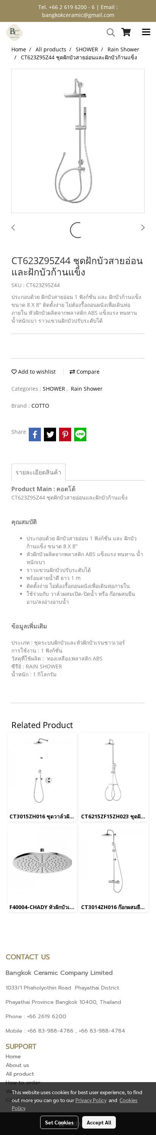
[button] (108, 32)
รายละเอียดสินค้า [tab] (38, 472)
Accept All (99, 1122)
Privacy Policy (90, 1099)
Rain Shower (87, 388)
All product (20, 1074)
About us (17, 1065)
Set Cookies (59, 1122)
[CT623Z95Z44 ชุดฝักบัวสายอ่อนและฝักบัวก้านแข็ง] (78, 141)
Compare (87, 371)
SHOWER (55, 388)
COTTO (40, 405)
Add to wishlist (36, 371)
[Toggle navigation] (146, 32)
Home (13, 1057)
